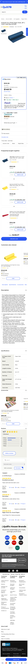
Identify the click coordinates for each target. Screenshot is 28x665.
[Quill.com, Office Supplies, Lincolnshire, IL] (6, 645)
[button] (27, 2)
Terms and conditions (13, 564)
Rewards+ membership (13, 581)
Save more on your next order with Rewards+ (14, 1)
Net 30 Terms (13, 595)
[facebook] (17, 571)
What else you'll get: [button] (9, 122)
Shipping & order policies (4, 599)
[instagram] (9, 571)
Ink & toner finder (21, 585)
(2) (21, 438)
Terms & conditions (6, 653)
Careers (3, 636)
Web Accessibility (5, 638)
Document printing (12, 604)
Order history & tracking (4, 581)
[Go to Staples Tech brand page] (20, 543)
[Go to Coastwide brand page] (14, 537)
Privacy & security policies (5, 607)
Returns (3, 584)
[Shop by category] (1, 7)
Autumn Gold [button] (6, 143)
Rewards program (12, 585)
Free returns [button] (6, 133)
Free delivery (7, 129)
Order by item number (22, 591)
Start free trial (21, 103)
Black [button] (13, 143)
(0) (21, 442)
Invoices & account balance (3, 591)
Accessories (20, 284)
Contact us (3, 610)
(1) (21, 440)
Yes (11, 487)
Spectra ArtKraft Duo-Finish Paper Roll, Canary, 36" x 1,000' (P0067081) (17, 185)
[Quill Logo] (7, 7)
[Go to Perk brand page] (7, 543)
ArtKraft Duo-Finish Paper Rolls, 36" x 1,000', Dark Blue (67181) (17, 157)
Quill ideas (12, 620)
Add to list (5, 137)
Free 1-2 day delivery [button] (7, 420)
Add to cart (16, 659)
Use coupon (22, 560)
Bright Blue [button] (21, 143)
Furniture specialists (12, 612)
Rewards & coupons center (23, 594)
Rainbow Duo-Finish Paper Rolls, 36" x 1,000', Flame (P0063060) (17, 212)
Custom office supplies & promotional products (13, 599)
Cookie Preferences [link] (17, 655)
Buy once (7, 79)
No (17, 487)
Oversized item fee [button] (14, 214)
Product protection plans (12, 616)
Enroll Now (7, 91)
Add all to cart (14, 239)
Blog (2, 631)
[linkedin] (13, 571)
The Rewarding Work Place (8, 634)
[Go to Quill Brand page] (7, 537)
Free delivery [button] (5, 275)
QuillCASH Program (12, 588)
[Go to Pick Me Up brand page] (20, 537)
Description (5, 284)
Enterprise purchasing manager (12, 608)
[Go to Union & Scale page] (10, 548)
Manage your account (4, 587)
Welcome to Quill (5, 629)
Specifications (12, 284)
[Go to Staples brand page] (14, 543)
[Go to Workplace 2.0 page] (17, 548)
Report (23, 487)
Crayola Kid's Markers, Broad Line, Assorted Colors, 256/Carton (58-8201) (10, 411)
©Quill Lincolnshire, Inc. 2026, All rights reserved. (12, 649)
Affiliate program (12, 623)
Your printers (22, 587)
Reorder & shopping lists (22, 581)
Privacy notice (16, 653)
